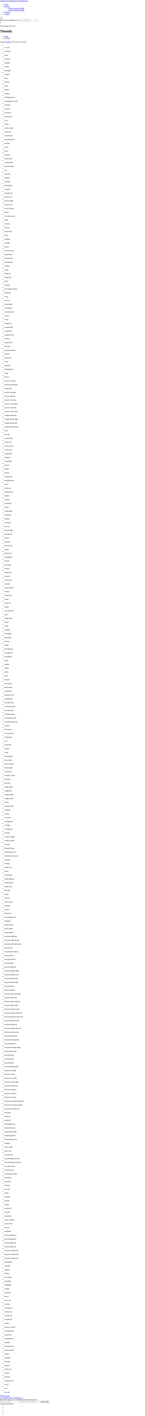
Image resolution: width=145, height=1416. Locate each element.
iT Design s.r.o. (18, 1398)
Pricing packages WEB (16, 8)
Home (6, 4)
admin (8, 42)
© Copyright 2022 (6, 1398)
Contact (6, 14)
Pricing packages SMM (16, 10)
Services (7, 6)
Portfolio (7, 12)
